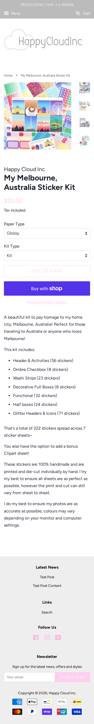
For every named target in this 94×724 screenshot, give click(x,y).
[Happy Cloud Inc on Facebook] (36, 639)
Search (47, 612)
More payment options (47, 302)
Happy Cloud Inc (62, 693)
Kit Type (11, 246)
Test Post (47, 577)
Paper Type (14, 223)
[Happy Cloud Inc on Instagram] (47, 639)
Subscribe (73, 677)
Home (8, 75)
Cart (86, 13)
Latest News (47, 567)
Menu (15, 13)
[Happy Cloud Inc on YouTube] (58, 639)
